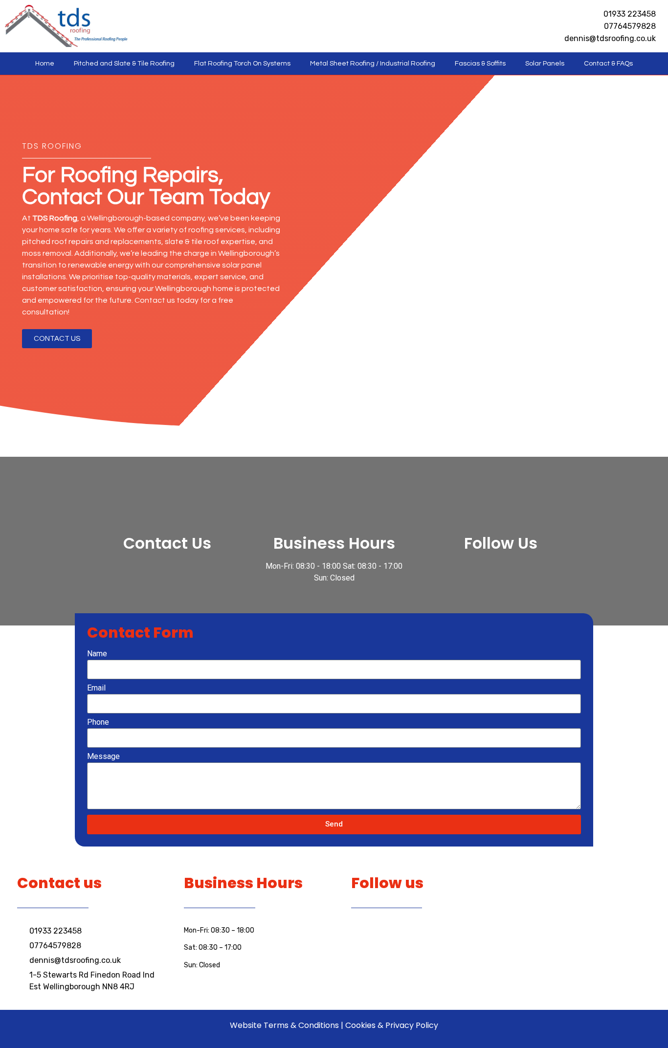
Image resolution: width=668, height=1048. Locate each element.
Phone (98, 722)
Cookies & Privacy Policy (391, 1025)
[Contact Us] (167, 510)
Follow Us (500, 543)
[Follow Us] (501, 510)
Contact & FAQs (608, 63)
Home (44, 63)
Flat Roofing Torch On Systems (242, 63)
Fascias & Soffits (480, 63)
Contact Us (167, 543)
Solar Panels (544, 63)
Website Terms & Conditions (284, 1025)
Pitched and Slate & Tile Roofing (124, 63)
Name (97, 654)
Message (103, 757)
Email (96, 688)
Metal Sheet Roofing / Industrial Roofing (372, 63)
